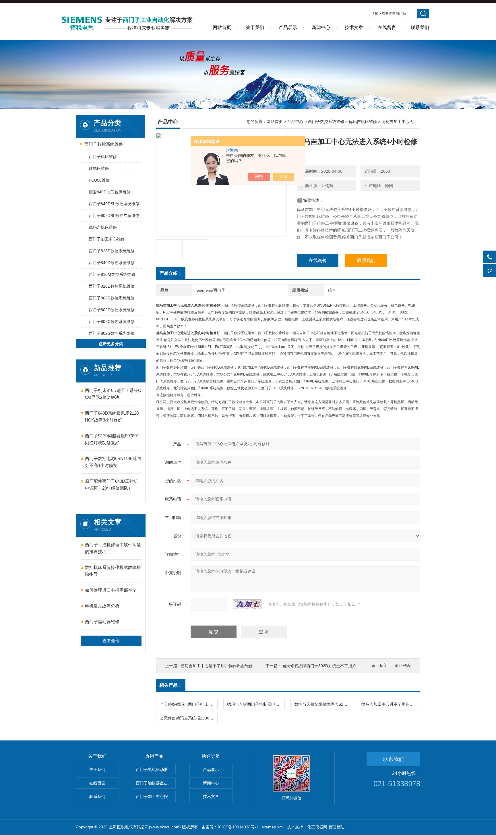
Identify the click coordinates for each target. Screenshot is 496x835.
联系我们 (420, 27)
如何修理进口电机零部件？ (111, 590)
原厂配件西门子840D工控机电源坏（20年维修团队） (111, 484)
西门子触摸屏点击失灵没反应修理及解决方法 (156, 783)
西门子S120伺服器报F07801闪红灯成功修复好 (112, 439)
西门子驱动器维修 (102, 621)
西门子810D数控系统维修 (112, 286)
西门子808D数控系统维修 (112, 298)
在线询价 (318, 260)
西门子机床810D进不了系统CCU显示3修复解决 (113, 394)
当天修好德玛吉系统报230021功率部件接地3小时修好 (188, 718)
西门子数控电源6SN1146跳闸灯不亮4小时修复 (113, 462)
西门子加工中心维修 (107, 239)
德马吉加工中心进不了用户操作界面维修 (217, 665)
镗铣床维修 (99, 168)
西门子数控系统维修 (103, 144)
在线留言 (387, 27)
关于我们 (255, 27)
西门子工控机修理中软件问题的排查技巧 (113, 548)
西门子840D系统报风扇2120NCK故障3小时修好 (112, 416)
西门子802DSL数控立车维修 (114, 215)
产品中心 (295, 121)
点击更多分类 (111, 343)
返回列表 (403, 665)
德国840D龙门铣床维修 (110, 192)
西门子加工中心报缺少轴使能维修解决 (156, 796)
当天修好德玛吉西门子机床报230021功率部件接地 (188, 704)
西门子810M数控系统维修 (112, 274)
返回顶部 (379, 665)
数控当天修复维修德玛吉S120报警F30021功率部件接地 (323, 704)
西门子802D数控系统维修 (112, 309)
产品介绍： (170, 273)
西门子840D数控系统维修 (112, 262)
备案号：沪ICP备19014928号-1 (230, 827)
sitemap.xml (273, 827)
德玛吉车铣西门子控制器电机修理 (255, 704)
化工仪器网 (317, 827)
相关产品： (170, 685)
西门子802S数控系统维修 (111, 333)
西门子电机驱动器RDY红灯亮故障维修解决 (156, 769)
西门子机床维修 (103, 156)
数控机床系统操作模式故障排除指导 (113, 571)
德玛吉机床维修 (103, 227)
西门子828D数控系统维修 (112, 251)
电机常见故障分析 (102, 605)
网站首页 (222, 27)
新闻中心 (321, 27)
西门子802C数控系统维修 (112, 321)
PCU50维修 (99, 180)
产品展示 (288, 27)
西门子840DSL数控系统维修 (114, 203)
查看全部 (111, 640)
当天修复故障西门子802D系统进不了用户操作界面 (327, 665)
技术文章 (354, 27)
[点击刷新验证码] (247, 604)
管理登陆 (336, 827)
